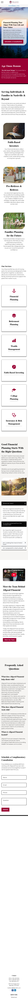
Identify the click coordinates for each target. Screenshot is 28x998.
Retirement (14, 997)
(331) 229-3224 (15, 978)
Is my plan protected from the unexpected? (12, 524)
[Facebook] (13, 990)
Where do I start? (8, 503)
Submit (5, 809)
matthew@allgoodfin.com (14, 988)
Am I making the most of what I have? (12, 543)
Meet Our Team (10, 640)
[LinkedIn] (15, 990)
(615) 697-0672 (15, 979)
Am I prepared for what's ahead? (13, 548)
